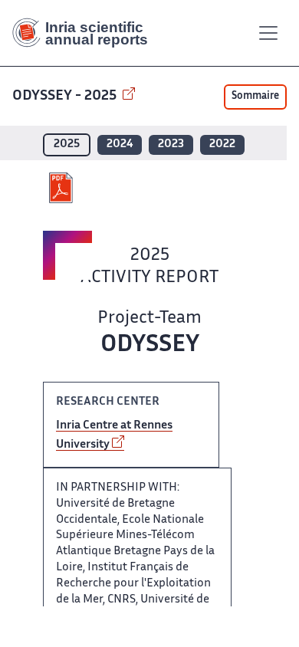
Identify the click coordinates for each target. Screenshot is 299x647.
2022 (222, 144)
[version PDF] (62, 187)
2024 (120, 144)
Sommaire (255, 96)
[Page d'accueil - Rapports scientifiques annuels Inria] (86, 33)
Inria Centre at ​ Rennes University (114, 435)
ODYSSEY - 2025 (66, 96)
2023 (171, 144)
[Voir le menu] (268, 33)
